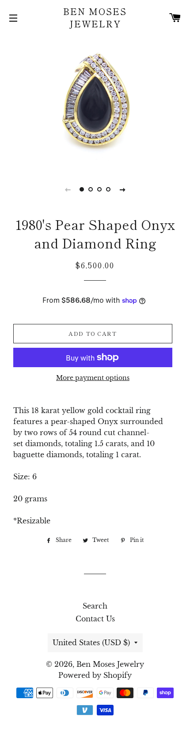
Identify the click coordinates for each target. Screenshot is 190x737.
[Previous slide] (67, 189)
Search (95, 606)
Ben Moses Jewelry (95, 17)
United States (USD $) (91, 642)
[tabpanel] (95, 101)
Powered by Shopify (95, 675)
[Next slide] (122, 189)
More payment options (92, 378)
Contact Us (95, 618)
